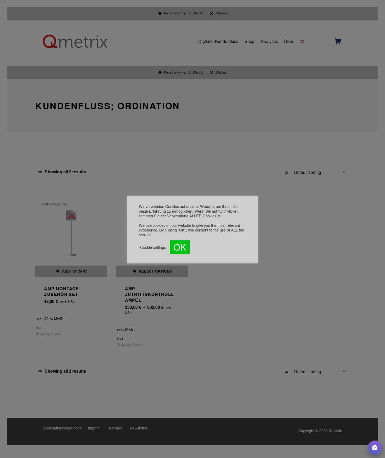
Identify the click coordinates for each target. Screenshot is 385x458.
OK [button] (179, 246)
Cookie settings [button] (153, 247)
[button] (374, 447)
